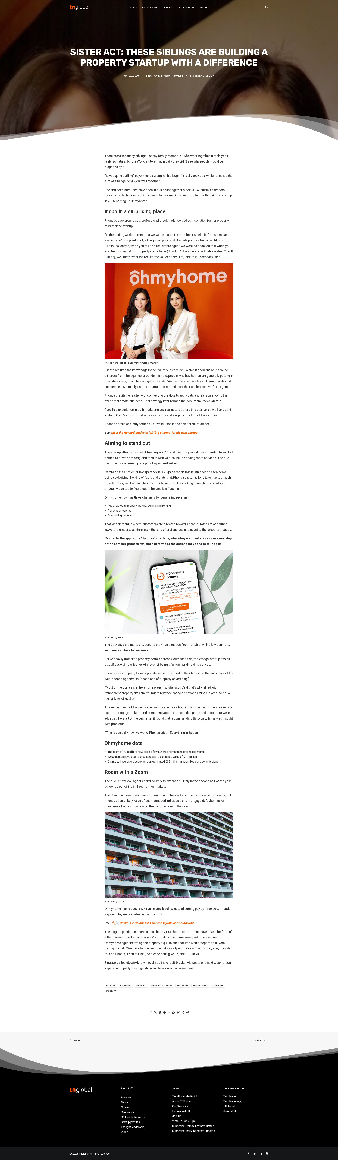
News (124, 1102)
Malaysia (110, 985)
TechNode (229, 1096)
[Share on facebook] (151, 1012)
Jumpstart (229, 1111)
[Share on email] (187, 1012)
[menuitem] (133, 7)
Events (169, 7)
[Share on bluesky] (178, 1012)
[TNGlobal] (79, 7)
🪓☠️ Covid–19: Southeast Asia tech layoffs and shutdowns (152, 923)
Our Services (180, 1106)
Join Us (176, 1116)
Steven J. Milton (203, 75)
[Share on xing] (183, 1012)
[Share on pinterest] (164, 1012)
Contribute (187, 7)
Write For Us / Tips (184, 1121)
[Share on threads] (160, 1012)
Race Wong (182, 985)
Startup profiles (130, 1122)
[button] (266, 7)
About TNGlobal (181, 1101)
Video (124, 1132)
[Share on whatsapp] (173, 1012)
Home (133, 7)
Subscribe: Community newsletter (193, 1126)
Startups (111, 991)
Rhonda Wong (200, 985)
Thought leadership (133, 1127)
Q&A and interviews (133, 1117)
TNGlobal (229, 1106)
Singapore (153, 75)
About (204, 7)
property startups (161, 985)
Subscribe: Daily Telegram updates (193, 1131)
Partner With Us (181, 1111)
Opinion (125, 1107)
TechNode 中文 (232, 1101)
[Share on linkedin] (169, 1012)
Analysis (126, 1097)
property (141, 985)
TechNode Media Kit (184, 1096)
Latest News (150, 7)
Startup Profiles (172, 75)
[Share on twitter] (155, 1012)
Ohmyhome (126, 985)
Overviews (127, 1112)
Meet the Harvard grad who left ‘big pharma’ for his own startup (154, 433)
